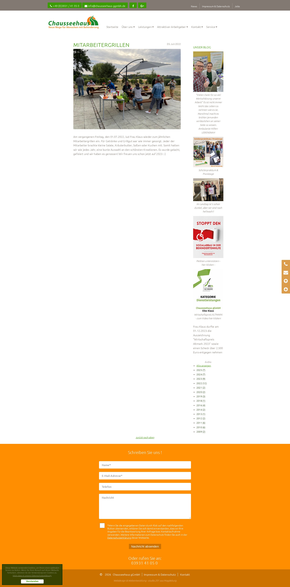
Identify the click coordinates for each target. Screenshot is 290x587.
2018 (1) (201, 400)
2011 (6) (201, 422)
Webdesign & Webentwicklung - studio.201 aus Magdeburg (145, 580)
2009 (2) (201, 431)
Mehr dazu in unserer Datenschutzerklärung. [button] (32, 576)
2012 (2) (201, 418)
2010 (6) (201, 427)
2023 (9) (201, 378)
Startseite (112, 27)
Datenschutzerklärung (119, 537)
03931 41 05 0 (144, 562)
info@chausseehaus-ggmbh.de (106, 6)
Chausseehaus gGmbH (126, 574)
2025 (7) (201, 370)
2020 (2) (201, 392)
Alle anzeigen (204, 365)
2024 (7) (201, 374)
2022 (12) (202, 383)
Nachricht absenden (145, 546)
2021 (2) (201, 387)
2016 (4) (201, 405)
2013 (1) (201, 414)
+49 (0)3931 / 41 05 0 (65, 6)
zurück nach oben (145, 437)
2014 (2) (201, 409)
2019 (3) (201, 396)
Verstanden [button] (32, 581)
